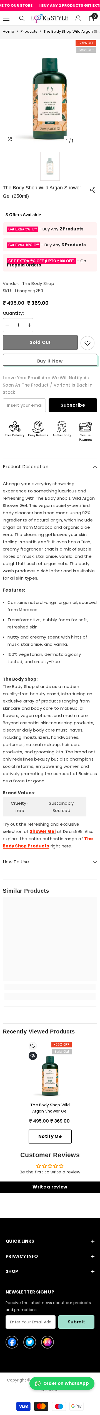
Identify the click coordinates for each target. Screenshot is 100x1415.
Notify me (50, 1136)
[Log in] (78, 18)
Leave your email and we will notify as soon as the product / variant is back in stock (47, 385)
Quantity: (13, 313)
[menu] (6, 18)
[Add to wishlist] (87, 343)
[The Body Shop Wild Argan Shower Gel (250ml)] (50, 1076)
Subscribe (73, 405)
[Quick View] (33, 1056)
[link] (50, 987)
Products (29, 31)
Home (8, 31)
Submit (76, 1322)
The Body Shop (38, 283)
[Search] (22, 18)
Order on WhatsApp (66, 1383)
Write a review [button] (49, 1187)
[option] (50, 98)
